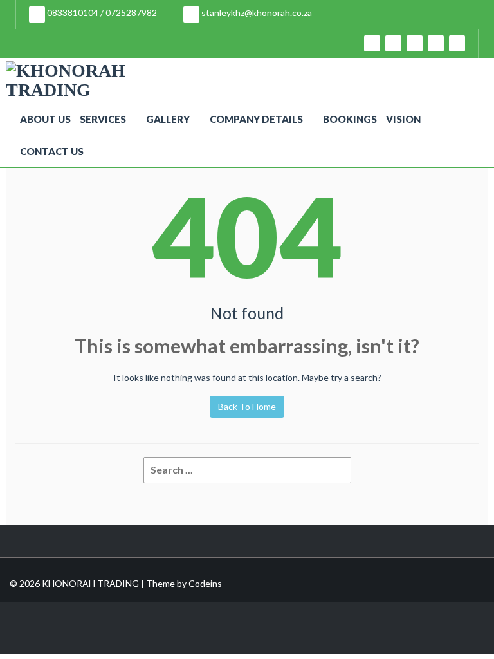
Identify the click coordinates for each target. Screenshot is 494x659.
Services (103, 119)
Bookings (350, 119)
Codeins (205, 583)
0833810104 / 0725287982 (101, 12)
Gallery (168, 119)
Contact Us (52, 151)
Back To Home (247, 406)
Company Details (256, 119)
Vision (403, 119)
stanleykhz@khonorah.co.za (255, 12)
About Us (45, 119)
